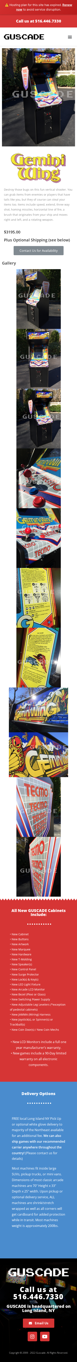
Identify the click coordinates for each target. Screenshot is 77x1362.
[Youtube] (45, 1336)
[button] (39, 250)
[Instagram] (32, 1336)
